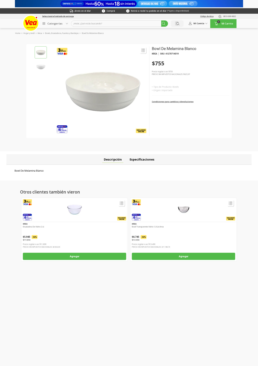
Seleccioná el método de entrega (58, 16)
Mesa (40, 33)
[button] (58, 16)
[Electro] (129, 3)
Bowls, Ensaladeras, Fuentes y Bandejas (62, 33)
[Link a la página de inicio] (17, 33)
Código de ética (207, 16)
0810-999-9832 (229, 16)
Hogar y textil (29, 33)
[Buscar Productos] (163, 23)
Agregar (74, 256)
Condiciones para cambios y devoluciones (173, 101)
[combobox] (119, 23)
